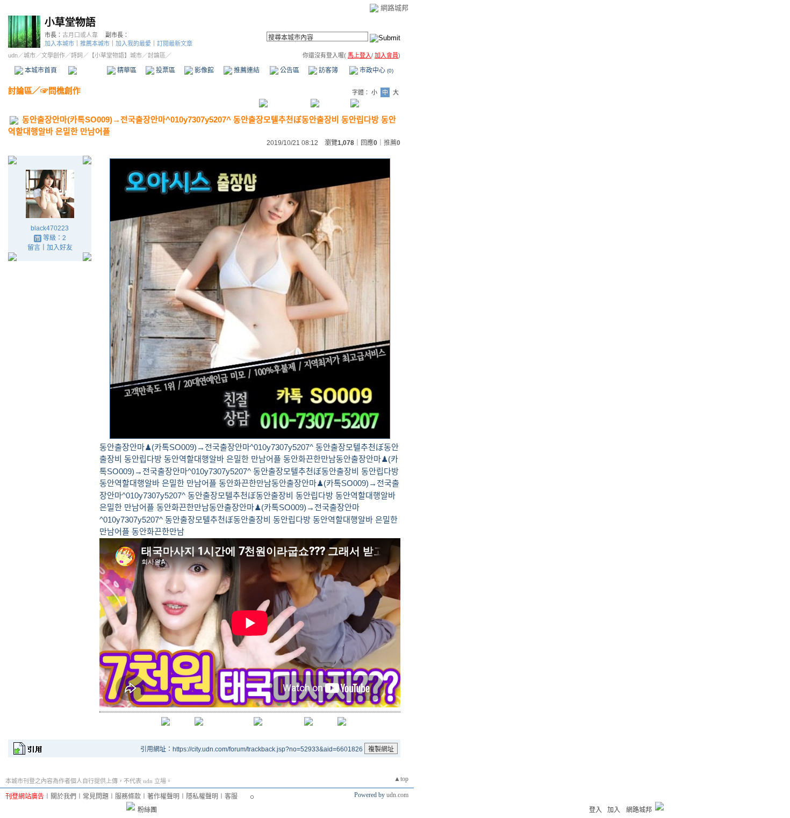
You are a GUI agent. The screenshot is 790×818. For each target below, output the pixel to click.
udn (13, 55)
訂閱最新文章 (174, 43)
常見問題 (96, 796)
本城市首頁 (40, 70)
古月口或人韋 (80, 35)
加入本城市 (59, 43)
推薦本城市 (95, 43)
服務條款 (128, 796)
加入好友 (60, 247)
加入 (613, 810)
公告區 (288, 70)
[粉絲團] (130, 806)
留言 (33, 247)
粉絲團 (147, 810)
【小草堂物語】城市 (115, 55)
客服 (231, 796)
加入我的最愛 (133, 43)
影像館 (203, 70)
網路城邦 (394, 8)
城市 (29, 55)
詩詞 (77, 55)
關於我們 (63, 796)
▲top (401, 779)
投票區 (164, 70)
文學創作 (53, 55)
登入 (595, 810)
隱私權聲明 (202, 796)
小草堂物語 (70, 22)
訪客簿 (327, 70)
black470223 (50, 228)
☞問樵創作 (60, 90)
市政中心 (375, 70)
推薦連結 (246, 70)
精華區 (126, 70)
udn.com (397, 795)
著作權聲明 (163, 796)
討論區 (87, 70)
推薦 (392, 143)
